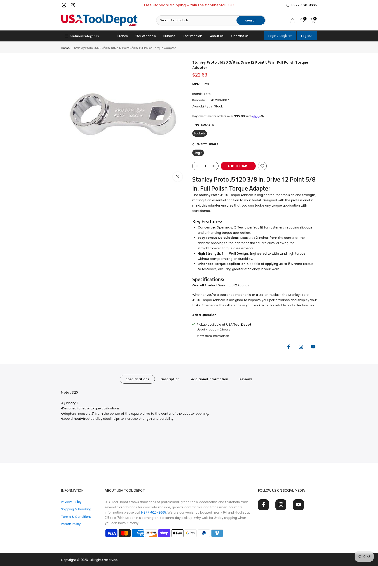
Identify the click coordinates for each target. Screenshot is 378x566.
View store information (213, 336)
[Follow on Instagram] (301, 347)
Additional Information (209, 379)
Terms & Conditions (76, 516)
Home (65, 48)
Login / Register (280, 36)
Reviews (246, 379)
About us (217, 36)
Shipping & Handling (76, 509)
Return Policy (71, 524)
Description (170, 379)
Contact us (239, 36)
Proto (207, 94)
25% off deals (145, 36)
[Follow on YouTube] (313, 347)
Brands (122, 36)
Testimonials (192, 36)
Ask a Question (204, 315)
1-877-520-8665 (303, 5)
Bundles (169, 36)
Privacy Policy (71, 502)
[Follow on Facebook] (288, 347)
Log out (307, 36)
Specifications (137, 379)
